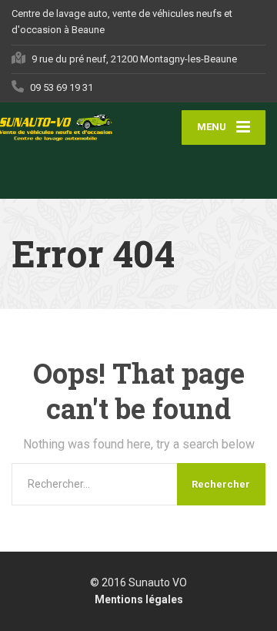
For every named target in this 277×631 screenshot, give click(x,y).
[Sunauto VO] (75, 127)
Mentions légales (139, 599)
